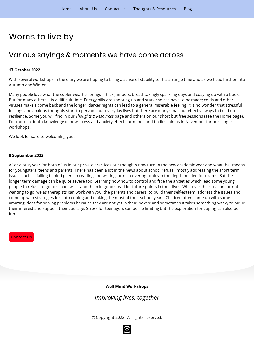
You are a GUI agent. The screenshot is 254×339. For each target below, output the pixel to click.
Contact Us (21, 237)
